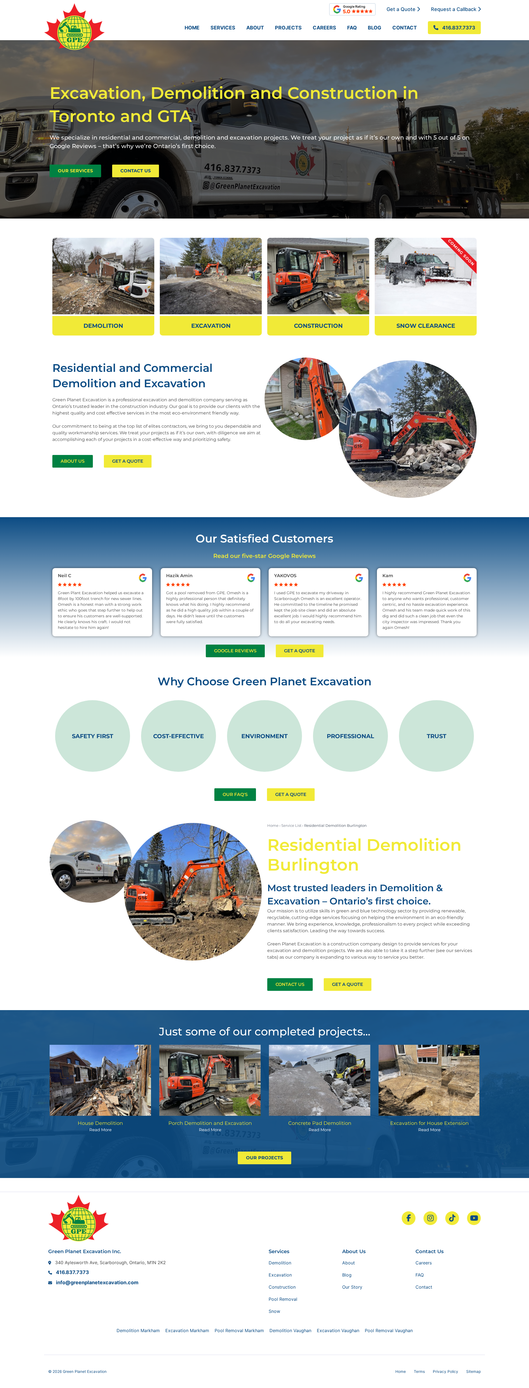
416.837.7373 (72, 1272)
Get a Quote (402, 9)
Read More (100, 1129)
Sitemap (473, 1371)
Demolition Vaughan (290, 1330)
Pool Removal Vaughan (389, 1330)
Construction (282, 1287)
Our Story (352, 1287)
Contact (404, 28)
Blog (374, 28)
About (255, 28)
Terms (419, 1371)
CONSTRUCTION (318, 325)
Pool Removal (283, 1299)
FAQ (352, 28)
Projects (288, 28)
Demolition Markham (138, 1330)
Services (222, 28)
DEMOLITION (103, 325)
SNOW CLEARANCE (425, 325)
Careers (324, 28)
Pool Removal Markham (239, 1330)
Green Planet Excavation (85, 1371)
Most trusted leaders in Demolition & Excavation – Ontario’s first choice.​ (355, 894)
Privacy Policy (445, 1371)
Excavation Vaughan (338, 1330)
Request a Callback (454, 9)
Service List (291, 825)
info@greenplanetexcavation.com (97, 1282)
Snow (274, 1311)
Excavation (280, 1275)
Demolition (280, 1263)
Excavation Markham (187, 1330)
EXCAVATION (211, 325)
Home (192, 28)
